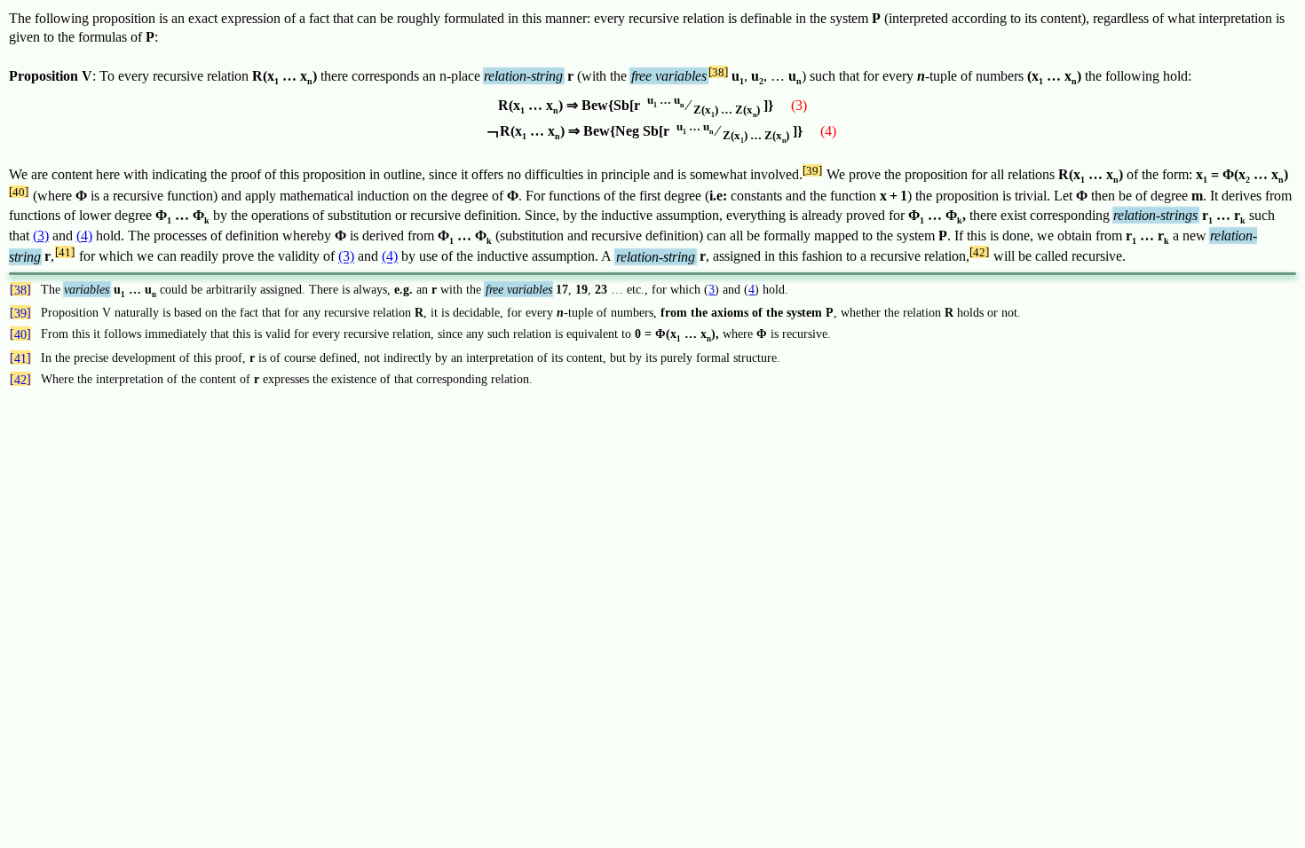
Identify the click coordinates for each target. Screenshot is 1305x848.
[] (718, 72)
